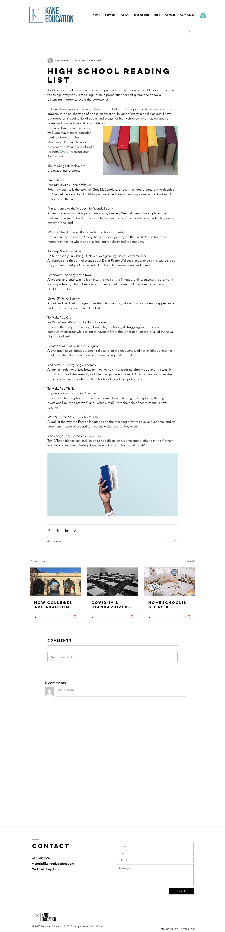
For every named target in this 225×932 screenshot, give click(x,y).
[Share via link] (75, 530)
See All (191, 560)
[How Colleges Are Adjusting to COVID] (55, 582)
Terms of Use (188, 928)
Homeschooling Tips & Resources (167, 604)
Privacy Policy (169, 928)
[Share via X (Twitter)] (57, 530)
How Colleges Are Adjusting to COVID (53, 604)
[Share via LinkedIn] (66, 530)
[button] (203, 14)
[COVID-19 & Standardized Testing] (112, 582)
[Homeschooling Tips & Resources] (169, 582)
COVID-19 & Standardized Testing (109, 604)
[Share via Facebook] (49, 530)
